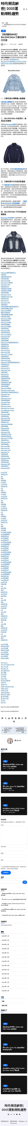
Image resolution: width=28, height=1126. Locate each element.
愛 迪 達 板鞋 (5, 696)
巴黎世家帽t (4, 426)
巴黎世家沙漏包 (5, 316)
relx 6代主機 (4, 648)
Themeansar (13, 1123)
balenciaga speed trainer (8, 390)
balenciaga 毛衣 (5, 442)
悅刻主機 (3, 584)
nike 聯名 (3, 676)
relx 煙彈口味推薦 (6, 532)
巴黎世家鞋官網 (5, 378)
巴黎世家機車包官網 (7, 308)
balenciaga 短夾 (5, 350)
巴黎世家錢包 (5, 340)
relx (2, 476)
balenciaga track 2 (6, 398)
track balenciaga (5, 402)
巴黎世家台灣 (5, 287)
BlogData (22, 1121)
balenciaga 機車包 (6, 310)
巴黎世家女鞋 (5, 380)
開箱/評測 (4, 1005)
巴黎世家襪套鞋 (5, 384)
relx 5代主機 (4, 644)
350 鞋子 (3, 682)
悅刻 (2, 478)
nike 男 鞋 (4, 674)
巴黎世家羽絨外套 (19, 169)
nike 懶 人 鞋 (4, 668)
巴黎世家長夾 (5, 348)
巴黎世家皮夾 (5, 338)
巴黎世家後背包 (5, 332)
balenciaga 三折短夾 (7, 354)
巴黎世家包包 (5, 298)
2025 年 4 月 (5, 986)
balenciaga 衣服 (5, 418)
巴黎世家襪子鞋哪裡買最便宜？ (10, 392)
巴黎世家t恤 (4, 454)
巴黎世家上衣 (5, 422)
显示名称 (3, 846)
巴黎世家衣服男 (5, 420)
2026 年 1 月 (5, 953)
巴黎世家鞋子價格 (6, 382)
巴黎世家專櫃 (5, 293)
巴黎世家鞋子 (5, 366)
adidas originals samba (7, 686)
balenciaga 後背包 (6, 334)
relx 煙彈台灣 (4, 540)
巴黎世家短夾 (5, 344)
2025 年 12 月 (5, 957)
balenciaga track (5, 394)
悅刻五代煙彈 (5, 654)
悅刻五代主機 (5, 646)
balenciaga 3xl (5, 452)
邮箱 (2, 853)
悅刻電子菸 (4, 474)
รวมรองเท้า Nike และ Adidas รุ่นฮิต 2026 (13, 915)
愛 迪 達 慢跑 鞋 (5, 680)
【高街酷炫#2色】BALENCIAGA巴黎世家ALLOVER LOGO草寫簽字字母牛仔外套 (13, 61)
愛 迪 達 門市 (5, 698)
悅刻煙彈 (3, 480)
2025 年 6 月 (5, 978)
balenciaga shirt (5, 448)
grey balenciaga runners (7, 410)
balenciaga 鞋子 (5, 368)
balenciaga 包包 (5, 302)
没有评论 (20, 44)
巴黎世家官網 (5, 279)
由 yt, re (6, 44)
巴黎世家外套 (5, 430)
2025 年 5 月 (5, 982)
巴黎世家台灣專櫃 (6, 102)
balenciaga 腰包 (5, 330)
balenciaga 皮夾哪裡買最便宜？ (10, 342)
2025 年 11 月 (5, 961)
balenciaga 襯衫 (5, 446)
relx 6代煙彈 (4, 656)
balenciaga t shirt (6, 450)
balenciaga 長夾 (5, 352)
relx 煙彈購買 (4, 538)
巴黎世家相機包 (5, 324)
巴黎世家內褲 (5, 462)
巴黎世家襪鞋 (5, 386)
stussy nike (4, 678)
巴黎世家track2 (5, 404)
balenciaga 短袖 (5, 458)
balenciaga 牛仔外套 (7, 218)
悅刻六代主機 (5, 650)
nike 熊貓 (3, 672)
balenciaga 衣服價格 (7, 424)
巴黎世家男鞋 (5, 376)
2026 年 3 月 (5, 944)
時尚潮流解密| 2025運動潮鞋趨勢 (10, 9)
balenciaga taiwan (6, 294)
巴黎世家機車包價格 (7, 314)
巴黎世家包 (4, 304)
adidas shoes (4, 688)
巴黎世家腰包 (5, 328)
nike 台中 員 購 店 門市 (7, 665)
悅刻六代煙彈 (5, 658)
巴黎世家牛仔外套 (9, 185)
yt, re (19, 740)
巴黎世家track (5, 396)
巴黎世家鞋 (4, 372)
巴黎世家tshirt (5, 460)
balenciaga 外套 (10, 124)
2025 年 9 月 (5, 969)
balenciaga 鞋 (5, 374)
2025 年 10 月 (5, 965)
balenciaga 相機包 (6, 326)
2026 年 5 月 (5, 936)
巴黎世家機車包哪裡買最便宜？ (10, 306)
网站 (2, 860)
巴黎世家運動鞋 (5, 400)
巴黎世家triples (5, 364)
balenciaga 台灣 (5, 285)
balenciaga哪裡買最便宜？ (8, 273)
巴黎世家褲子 (5, 466)
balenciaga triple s (6, 360)
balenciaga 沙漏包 (6, 318)
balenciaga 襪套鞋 (6, 388)
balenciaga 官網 (5, 281)
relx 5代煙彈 (4, 652)
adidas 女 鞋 (4, 690)
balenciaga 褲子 (5, 468)
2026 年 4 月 (5, 940)
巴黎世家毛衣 (5, 440)
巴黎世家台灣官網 (6, 289)
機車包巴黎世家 (5, 312)
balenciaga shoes (5, 370)
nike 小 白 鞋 (4, 667)
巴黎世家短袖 (5, 456)
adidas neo (4, 684)
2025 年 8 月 (5, 974)
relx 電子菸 (4, 472)
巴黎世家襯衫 (5, 444)
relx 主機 (3, 588)
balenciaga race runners (7, 408)
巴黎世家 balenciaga (7, 296)
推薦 (3, 30)
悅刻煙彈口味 (5, 536)
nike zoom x (4, 663)
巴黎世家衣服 (5, 416)
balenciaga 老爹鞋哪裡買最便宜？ (10, 362)
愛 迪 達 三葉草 (5, 694)
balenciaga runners (6, 406)
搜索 (2, 877)
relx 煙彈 (3, 482)
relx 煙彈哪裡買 (5, 534)
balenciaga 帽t (5, 428)
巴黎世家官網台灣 (6, 277)
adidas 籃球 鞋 (5, 692)
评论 (2, 825)
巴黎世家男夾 (5, 356)
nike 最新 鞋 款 (5, 670)
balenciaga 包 (5, 300)
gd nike (3, 700)
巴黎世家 (3, 275)
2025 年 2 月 (5, 990)
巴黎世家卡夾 (5, 346)
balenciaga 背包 (5, 336)
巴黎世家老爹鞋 (5, 358)
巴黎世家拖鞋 (5, 412)
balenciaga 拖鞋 (5, 414)
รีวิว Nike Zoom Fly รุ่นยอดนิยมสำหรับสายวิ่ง (14, 899)
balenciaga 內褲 (5, 464)
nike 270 (3, 702)
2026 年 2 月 (5, 948)
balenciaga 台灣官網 (7, 283)
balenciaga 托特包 (6, 322)
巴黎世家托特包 (5, 320)
